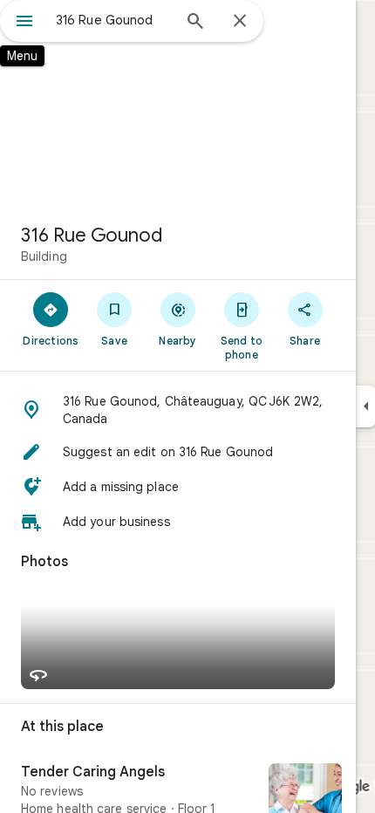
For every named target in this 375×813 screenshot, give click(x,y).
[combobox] (113, 20)
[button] (178, 410)
